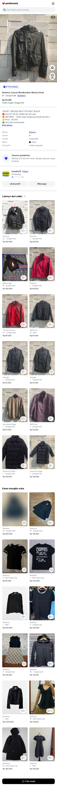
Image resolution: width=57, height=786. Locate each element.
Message (41, 184)
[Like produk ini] (51, 372)
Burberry (22, 95)
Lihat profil (15, 184)
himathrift (16, 171)
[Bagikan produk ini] (52, 68)
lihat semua (7, 125)
